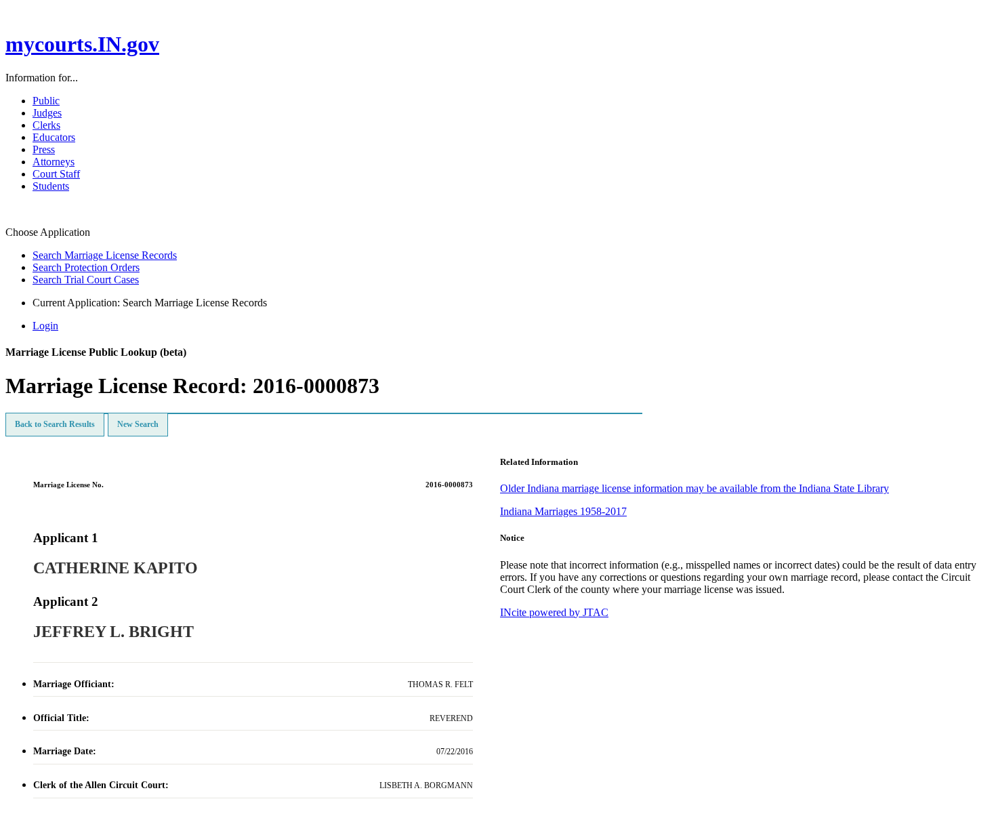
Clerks (46, 125)
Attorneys (54, 161)
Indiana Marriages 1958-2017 (563, 511)
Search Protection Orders (86, 267)
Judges (47, 113)
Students (51, 186)
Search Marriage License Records (105, 255)
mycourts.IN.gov (82, 44)
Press (44, 149)
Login (45, 325)
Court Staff (56, 174)
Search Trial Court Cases (86, 279)
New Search (138, 424)
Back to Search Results (55, 424)
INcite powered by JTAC (554, 612)
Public (46, 100)
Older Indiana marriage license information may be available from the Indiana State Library (694, 488)
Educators (54, 137)
